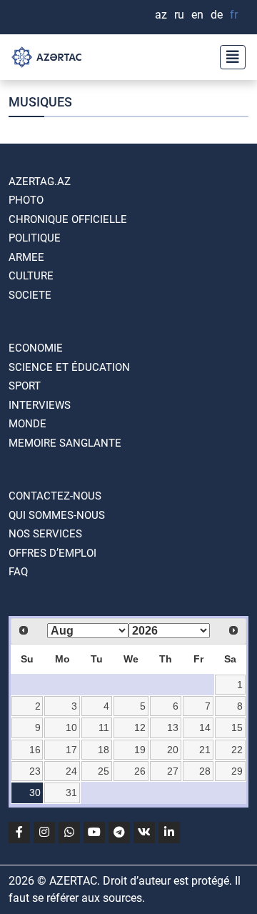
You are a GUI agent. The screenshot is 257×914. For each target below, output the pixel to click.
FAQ (18, 571)
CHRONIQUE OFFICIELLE (68, 219)
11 (104, 727)
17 (71, 749)
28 (205, 771)
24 (71, 771)
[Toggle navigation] (228, 57)
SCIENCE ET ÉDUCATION (69, 367)
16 (35, 749)
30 (35, 792)
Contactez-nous (55, 496)
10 (71, 727)
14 (205, 727)
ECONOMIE (36, 348)
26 (140, 771)
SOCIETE (30, 295)
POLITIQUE (35, 238)
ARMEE (26, 257)
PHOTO (26, 200)
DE (217, 14)
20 (172, 749)
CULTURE (31, 275)
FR (234, 14)
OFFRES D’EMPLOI (52, 553)
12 (140, 727)
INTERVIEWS (40, 405)
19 (140, 749)
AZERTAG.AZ (40, 181)
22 (237, 749)
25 (103, 771)
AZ (161, 14)
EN (197, 14)
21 (205, 749)
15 (237, 727)
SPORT (25, 385)
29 (237, 771)
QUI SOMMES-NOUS (57, 515)
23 (35, 771)
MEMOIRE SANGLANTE (65, 443)
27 (172, 771)
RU (179, 14)
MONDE (27, 423)
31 (71, 792)
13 (172, 727)
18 (103, 749)
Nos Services (45, 533)
